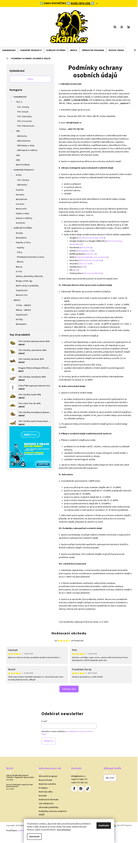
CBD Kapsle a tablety (27, 150)
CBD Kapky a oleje (25, 145)
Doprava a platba (47, 783)
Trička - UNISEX (23, 305)
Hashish (20, 189)
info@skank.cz (78, 776)
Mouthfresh (21, 199)
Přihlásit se (48, 741)
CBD (18, 131)
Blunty (20, 261)
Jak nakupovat (46, 803)
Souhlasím (104, 825)
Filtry (19, 252)
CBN (18, 160)
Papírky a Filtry (23, 242)
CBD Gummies (23, 140)
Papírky (20, 247)
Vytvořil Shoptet (124, 825)
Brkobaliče (21, 237)
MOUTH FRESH (23, 164)
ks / (110, 778)
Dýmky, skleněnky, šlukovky (29, 276)
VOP (81, 260)
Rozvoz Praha (45, 780)
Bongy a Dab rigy (24, 280)
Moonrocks (21, 208)
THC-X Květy (23, 107)
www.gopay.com (85, 250)
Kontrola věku (46, 791)
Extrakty (20, 194)
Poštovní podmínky (92, 273)
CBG (18, 155)
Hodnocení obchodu (69, 633)
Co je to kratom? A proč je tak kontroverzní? (19, 785)
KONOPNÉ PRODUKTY (24, 169)
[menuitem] (9, 50)
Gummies (20, 222)
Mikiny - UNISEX (23, 310)
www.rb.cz (90, 253)
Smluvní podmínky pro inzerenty (91, 257)
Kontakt (43, 795)
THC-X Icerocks (24, 121)
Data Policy (86, 247)
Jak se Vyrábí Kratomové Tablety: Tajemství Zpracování (20, 776)
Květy (19, 174)
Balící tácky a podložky (27, 285)
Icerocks (20, 204)
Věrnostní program (48, 776)
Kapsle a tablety (24, 218)
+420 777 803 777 (79, 779)
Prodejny (43, 787)
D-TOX (19, 271)
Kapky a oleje (22, 213)
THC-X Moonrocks (25, 125)
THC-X (19, 101)
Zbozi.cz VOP (85, 263)
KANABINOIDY (20, 96)
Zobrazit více (69, 689)
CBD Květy (22, 136)
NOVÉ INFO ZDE (81, 3)
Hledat (30, 79)
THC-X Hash (22, 111)
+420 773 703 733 (79, 782)
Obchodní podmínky (48, 807)
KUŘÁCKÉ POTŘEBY (23, 227)
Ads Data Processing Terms (91, 237)
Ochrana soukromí (93, 260)
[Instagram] (81, 789)
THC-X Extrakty (24, 116)
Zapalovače (22, 290)
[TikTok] (87, 789)
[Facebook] (74, 789)
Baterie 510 (21, 295)
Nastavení (34, 836)
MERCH (17, 300)
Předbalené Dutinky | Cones (30, 257)
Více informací (64, 829)
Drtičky (19, 233)
